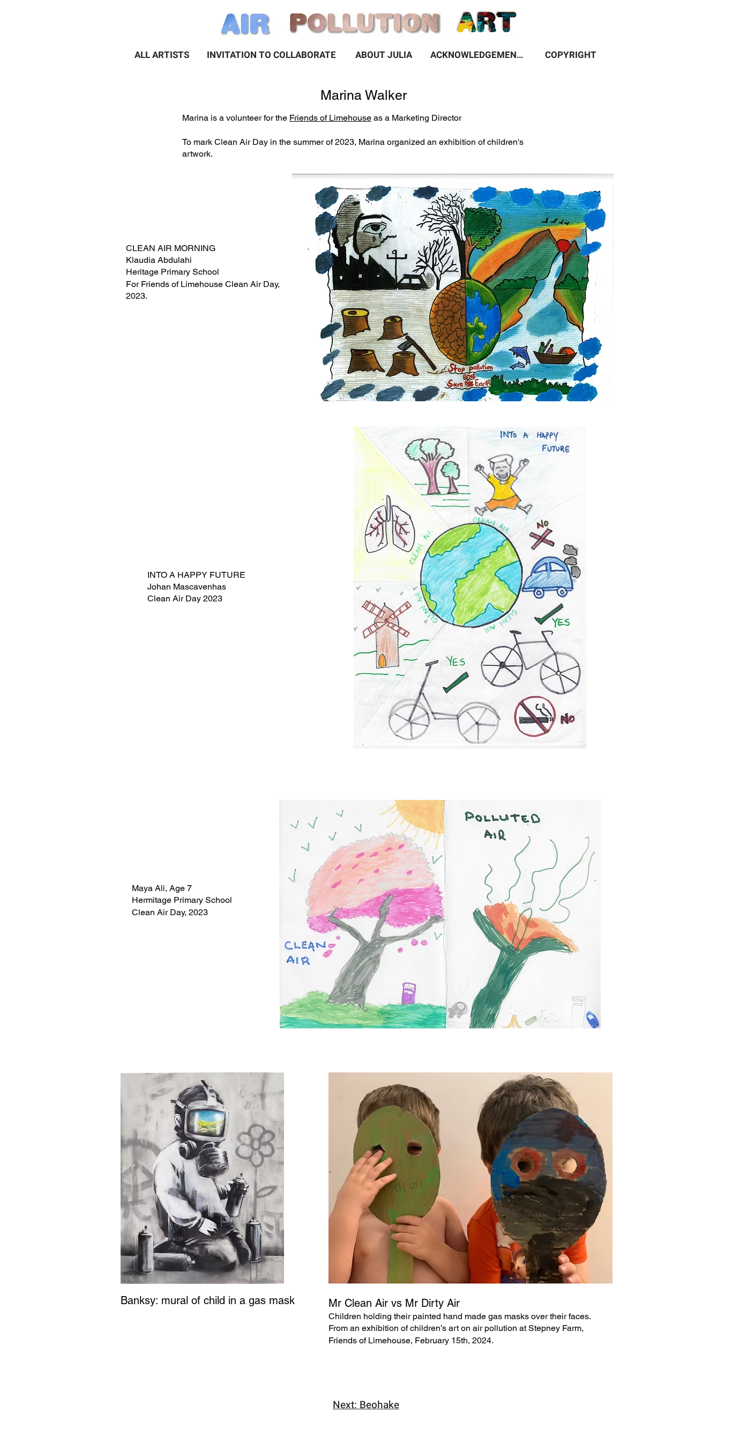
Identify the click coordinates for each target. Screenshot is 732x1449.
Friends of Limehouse (330, 118)
